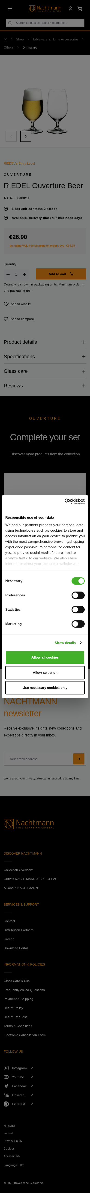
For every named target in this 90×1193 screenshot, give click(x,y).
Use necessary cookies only (45, 688)
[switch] (78, 595)
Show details (65, 643)
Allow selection (45, 673)
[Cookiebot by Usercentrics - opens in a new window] (65, 501)
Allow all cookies (45, 657)
